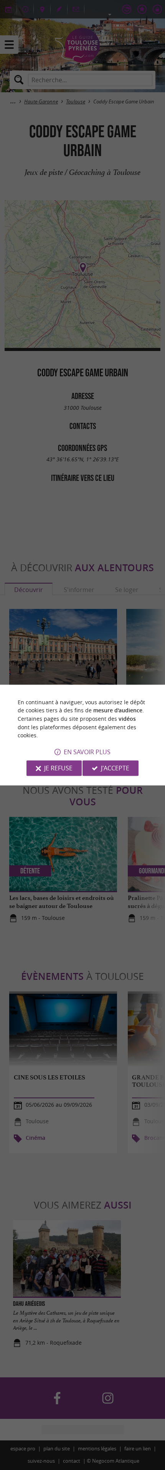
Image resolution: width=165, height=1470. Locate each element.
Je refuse (58, 768)
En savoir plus (87, 752)
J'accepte (115, 768)
